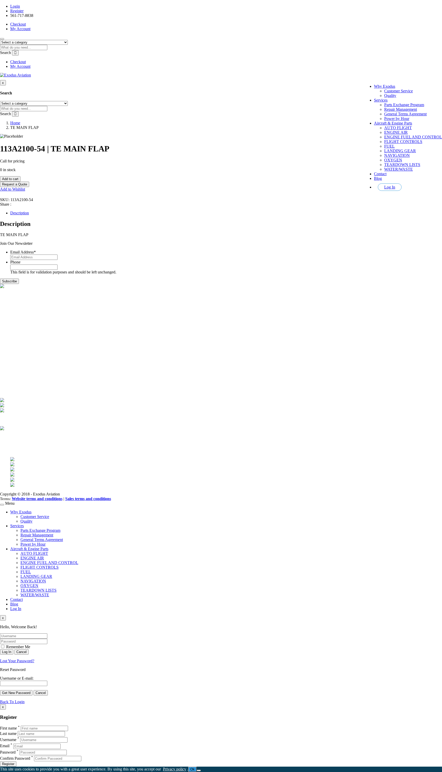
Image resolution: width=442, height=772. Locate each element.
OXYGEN (393, 160)
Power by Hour (396, 118)
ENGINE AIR (396, 132)
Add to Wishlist (12, 189)
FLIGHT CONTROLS (403, 141)
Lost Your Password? (17, 661)
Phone (15, 262)
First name (8, 728)
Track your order (23, 380)
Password (8, 752)
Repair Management (400, 109)
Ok (192, 769)
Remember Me (17, 647)
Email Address (23, 252)
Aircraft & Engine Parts (393, 123)
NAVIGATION (397, 155)
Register (17, 11)
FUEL (389, 146)
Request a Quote (14, 184)
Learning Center (23, 351)
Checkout (18, 24)
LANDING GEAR (400, 151)
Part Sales (18, 333)
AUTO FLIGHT (398, 128)
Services (381, 100)
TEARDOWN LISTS (402, 164)
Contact (380, 174)
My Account (20, 29)
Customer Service (398, 91)
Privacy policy (174, 769)
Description (19, 213)
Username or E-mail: (17, 678)
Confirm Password (15, 758)
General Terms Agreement (405, 114)
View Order (19, 376)
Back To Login (12, 702)
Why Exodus (384, 86)
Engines (16, 337)
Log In (389, 187)
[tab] (226, 213)
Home (15, 123)
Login (15, 6)
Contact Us (19, 347)
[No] (199, 770)
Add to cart (10, 179)
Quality (390, 95)
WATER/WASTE (398, 169)
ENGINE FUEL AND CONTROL (413, 137)
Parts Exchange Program (404, 105)
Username (8, 739)
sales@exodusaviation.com (32, 308)
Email (4, 746)
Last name (8, 733)
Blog (378, 178)
